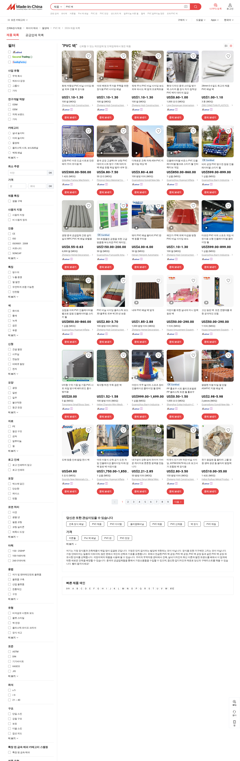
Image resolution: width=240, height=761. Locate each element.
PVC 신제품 (176, 524)
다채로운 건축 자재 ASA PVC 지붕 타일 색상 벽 (147, 162)
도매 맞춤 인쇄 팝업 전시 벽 (75, 459)
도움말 (199, 19)
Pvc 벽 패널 (83, 13)
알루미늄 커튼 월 (131, 13)
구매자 (181, 19)
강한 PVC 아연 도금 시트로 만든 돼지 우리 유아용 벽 (78, 162)
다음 (177, 501)
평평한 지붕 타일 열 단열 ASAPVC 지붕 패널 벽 (214, 386)
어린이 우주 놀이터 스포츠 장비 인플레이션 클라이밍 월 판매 (147, 386)
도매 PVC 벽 (172, 13)
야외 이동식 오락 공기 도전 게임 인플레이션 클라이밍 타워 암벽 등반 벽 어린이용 (112, 463)
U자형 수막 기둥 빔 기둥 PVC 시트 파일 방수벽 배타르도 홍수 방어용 (78, 388)
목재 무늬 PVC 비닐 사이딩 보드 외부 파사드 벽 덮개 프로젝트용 (148, 87)
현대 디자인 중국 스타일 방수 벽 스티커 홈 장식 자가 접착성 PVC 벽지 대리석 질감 (182, 89)
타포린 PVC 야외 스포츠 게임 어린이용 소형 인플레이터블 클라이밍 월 (218, 239)
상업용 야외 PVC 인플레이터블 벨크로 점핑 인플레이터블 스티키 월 (77, 313)
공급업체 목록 (34, 35)
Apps (213, 19)
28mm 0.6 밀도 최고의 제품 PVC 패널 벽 (215, 87)
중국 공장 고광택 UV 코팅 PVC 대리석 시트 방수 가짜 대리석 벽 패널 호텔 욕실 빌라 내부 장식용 (112, 164)
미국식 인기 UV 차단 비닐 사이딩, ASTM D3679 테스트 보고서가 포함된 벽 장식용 (182, 463)
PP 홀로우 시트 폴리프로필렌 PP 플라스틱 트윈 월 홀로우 (181, 390)
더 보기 (70, 544)
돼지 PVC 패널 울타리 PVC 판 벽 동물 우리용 (146, 237)
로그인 (230, 8)
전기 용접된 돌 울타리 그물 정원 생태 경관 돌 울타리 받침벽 (217, 461)
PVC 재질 (211, 524)
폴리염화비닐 (137, 524)
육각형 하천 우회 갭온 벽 (109, 384)
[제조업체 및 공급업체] (24, 6)
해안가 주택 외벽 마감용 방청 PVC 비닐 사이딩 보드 (181, 237)
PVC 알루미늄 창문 (156, 13)
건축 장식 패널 (76, 524)
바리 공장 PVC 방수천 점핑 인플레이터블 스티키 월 (218, 165)
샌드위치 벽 (116, 13)
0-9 (68, 588)
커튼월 (73, 13)
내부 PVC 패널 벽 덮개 (143, 310)
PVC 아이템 (116, 524)
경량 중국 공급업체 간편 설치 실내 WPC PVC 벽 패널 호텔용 (77, 237)
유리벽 (64, 13)
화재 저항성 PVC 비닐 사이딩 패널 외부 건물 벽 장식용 (78, 87)
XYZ (172, 588)
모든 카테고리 (18, 19)
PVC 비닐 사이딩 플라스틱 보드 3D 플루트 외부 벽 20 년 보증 (112, 311)
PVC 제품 (97, 524)
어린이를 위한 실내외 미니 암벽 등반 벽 (182, 311)
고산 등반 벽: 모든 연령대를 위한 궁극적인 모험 (217, 311)
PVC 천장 (104, 13)
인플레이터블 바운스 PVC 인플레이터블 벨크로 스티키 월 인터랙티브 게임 (182, 164)
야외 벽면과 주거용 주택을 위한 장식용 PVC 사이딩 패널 (112, 87)
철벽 (143, 13)
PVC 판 (94, 13)
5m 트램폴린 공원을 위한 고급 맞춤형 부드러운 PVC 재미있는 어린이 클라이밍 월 (112, 240)
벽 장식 (194, 524)
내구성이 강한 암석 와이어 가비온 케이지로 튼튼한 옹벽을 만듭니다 (147, 463)
